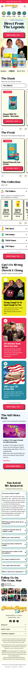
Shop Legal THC (13, 35)
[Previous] (21, 129)
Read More (6, 460)
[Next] (25, 129)
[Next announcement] (26, 1)
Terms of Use (7, 666)
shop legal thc (13, 407)
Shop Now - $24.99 (12, 121)
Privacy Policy (14, 666)
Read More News (13, 466)
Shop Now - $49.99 (12, 168)
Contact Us (21, 666)
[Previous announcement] (1, 1)
